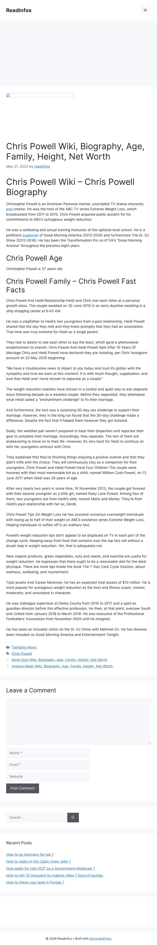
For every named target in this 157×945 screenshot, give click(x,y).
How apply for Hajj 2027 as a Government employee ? (50, 868)
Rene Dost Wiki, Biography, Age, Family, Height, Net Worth (59, 660)
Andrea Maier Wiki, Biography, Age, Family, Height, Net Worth (62, 666)
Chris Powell (22, 654)
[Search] (73, 818)
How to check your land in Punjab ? (35, 882)
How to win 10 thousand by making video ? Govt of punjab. (54, 875)
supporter (30, 235)
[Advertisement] (78, 51)
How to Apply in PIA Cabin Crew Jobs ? (38, 861)
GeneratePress (100, 938)
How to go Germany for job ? (30, 854)
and (9, 209)
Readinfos (18, 10)
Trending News (24, 647)
